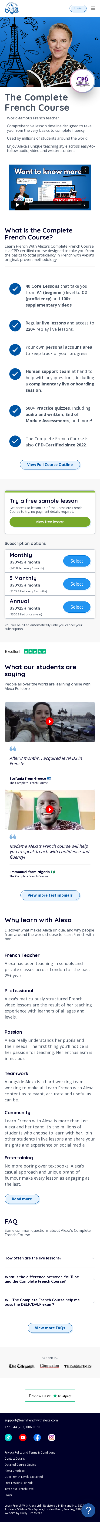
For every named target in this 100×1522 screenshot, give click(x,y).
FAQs (8, 1495)
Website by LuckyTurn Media (23, 1513)
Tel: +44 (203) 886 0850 (22, 1427)
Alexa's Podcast (15, 1471)
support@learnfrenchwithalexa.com (31, 1420)
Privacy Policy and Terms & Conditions (30, 1453)
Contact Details (15, 1459)
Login (78, 8)
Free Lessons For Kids (19, 1483)
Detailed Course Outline (20, 1465)
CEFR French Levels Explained (24, 1477)
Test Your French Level (19, 1489)
